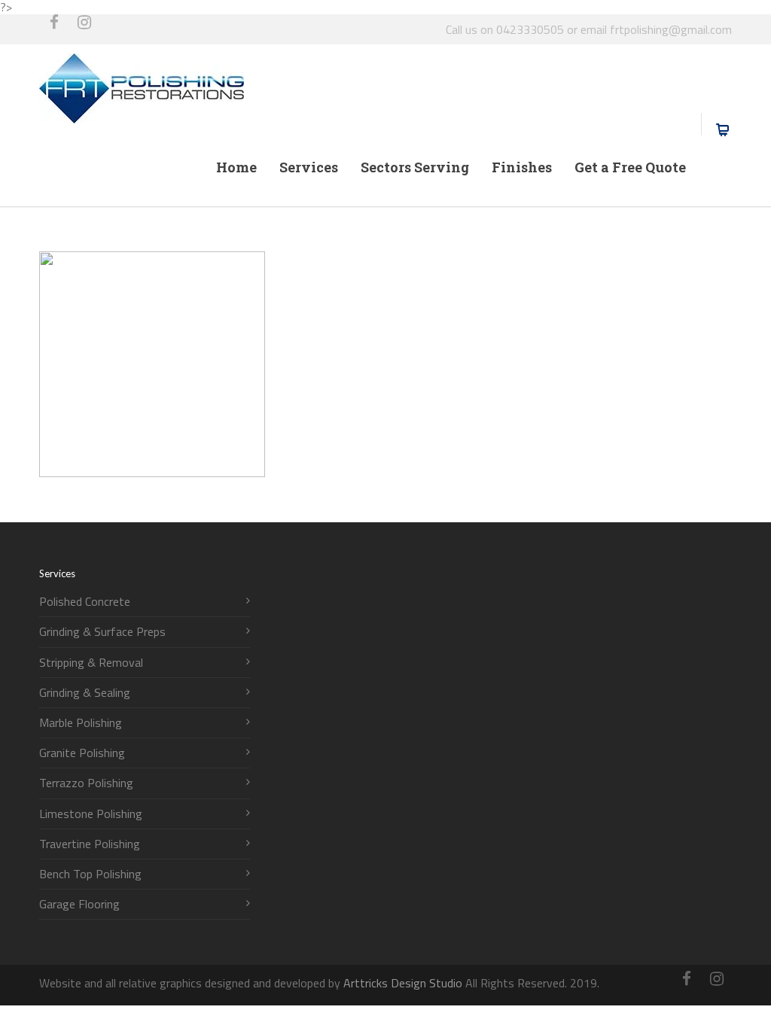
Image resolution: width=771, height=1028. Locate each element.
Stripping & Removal (91, 662)
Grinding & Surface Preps (102, 632)
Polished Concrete (84, 602)
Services (308, 167)
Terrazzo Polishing (86, 783)
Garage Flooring (79, 904)
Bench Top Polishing (90, 874)
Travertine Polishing (89, 844)
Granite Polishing (82, 753)
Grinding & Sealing (84, 693)
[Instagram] (84, 29)
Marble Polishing (80, 723)
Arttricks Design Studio (402, 983)
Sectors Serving (415, 167)
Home (236, 167)
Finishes (522, 167)
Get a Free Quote (630, 167)
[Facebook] (54, 29)
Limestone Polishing (90, 814)
